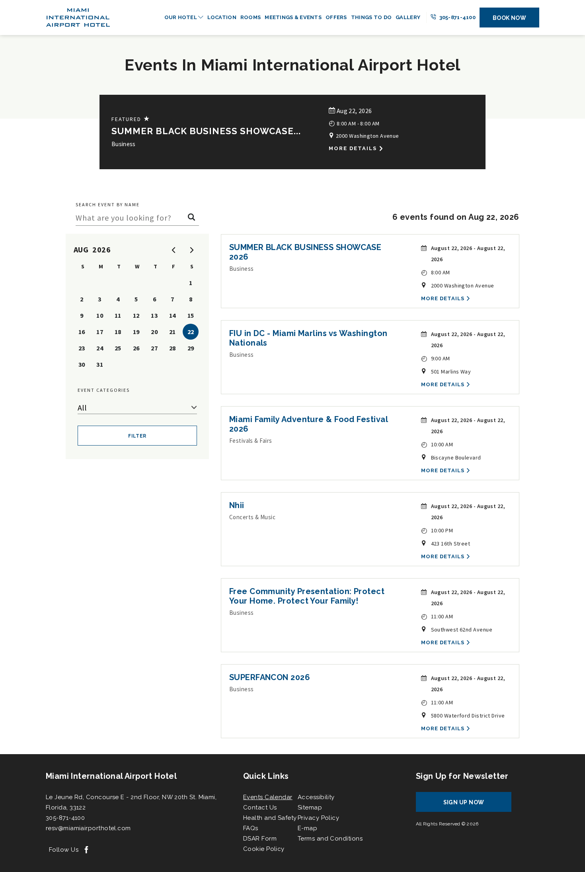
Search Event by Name (108, 204)
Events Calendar (267, 797)
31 (99, 364)
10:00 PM (437, 530)
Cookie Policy (264, 848)
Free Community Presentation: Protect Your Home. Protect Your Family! (306, 596)
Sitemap (310, 807)
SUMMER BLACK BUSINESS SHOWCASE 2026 (305, 252)
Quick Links (266, 776)
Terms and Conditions (330, 838)
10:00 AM (437, 444)
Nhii (236, 505)
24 (99, 348)
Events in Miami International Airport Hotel (292, 64)
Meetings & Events (293, 17)
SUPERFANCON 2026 (269, 677)
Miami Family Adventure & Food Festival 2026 (308, 424)
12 (136, 315)
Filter (137, 436)
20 (154, 332)
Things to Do (371, 17)
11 (118, 315)
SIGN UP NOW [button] (471, 805)
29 (190, 348)
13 (154, 315)
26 (136, 348)
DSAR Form (260, 838)
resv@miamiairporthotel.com (88, 828)
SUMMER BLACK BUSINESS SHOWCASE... (206, 131)
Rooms (250, 17)
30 (81, 364)
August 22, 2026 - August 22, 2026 (468, 253)
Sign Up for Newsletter (462, 776)
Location (221, 17)
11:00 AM (437, 616)
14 (172, 315)
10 (99, 315)
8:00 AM (435, 272)
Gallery (408, 17)
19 (136, 332)
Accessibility (316, 797)
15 (190, 315)
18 (118, 332)
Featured (130, 119)
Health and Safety (270, 817)
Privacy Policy (318, 817)
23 (81, 348)
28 (172, 348)
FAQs (250, 828)
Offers (336, 17)
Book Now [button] (509, 18)
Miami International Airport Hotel (111, 776)
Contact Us (260, 807)
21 (172, 332)
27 (154, 348)
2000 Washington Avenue (366, 135)
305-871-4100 (457, 17)
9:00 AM (435, 358)
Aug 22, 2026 (353, 111)
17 (99, 332)
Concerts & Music (252, 517)
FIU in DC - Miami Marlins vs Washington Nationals (308, 338)
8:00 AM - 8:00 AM (354, 122)
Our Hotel (181, 17)
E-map (307, 828)
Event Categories (104, 390)
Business (123, 144)
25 (118, 348)
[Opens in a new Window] (86, 850)
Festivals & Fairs (250, 440)
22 (190, 332)
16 (81, 332)
